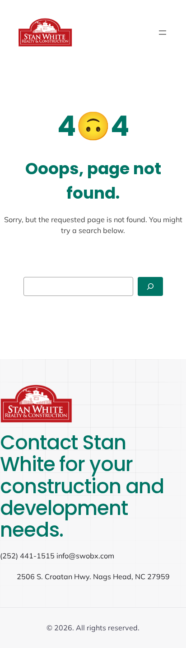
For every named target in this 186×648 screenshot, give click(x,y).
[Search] (150, 286)
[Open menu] (162, 32)
